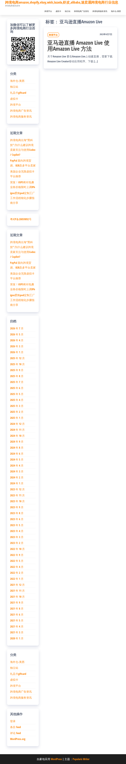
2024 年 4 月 (17, 465)
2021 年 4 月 (17, 626)
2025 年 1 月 (17, 418)
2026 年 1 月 (17, 352)
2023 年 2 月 (17, 543)
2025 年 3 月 (17, 406)
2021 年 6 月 (17, 614)
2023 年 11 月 (17, 495)
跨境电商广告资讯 (81, 11)
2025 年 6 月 (17, 388)
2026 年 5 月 (17, 334)
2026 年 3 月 (17, 346)
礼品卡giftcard (18, 92)
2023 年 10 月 (17, 501)
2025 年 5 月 (17, 394)
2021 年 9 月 (17, 602)
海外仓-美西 (116, 11)
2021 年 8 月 (17, 608)
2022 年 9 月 (17, 555)
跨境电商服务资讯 (100, 11)
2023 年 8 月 (17, 513)
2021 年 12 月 (17, 584)
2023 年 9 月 (17, 507)
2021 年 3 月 (17, 632)
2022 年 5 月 (17, 561)
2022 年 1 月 (17, 578)
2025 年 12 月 (17, 358)
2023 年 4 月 (17, 531)
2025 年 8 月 (17, 376)
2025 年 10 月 (17, 364)
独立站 (67, 11)
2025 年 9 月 (17, 370)
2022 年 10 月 (17, 549)
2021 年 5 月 (17, 620)
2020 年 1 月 (17, 638)
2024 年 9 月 (17, 441)
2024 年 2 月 (17, 477)
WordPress (56, 759)
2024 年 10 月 (17, 435)
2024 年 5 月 (17, 459)
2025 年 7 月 (17, 382)
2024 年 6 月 (17, 453)
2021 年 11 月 (17, 590)
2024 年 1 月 (17, 483)
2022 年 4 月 (17, 567)
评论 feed (15, 733)
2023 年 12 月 (17, 489)
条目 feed (15, 727)
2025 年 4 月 (17, 400)
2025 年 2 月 (17, 412)
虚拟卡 (58, 11)
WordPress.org (17, 739)
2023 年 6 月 (17, 519)
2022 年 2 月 (17, 572)
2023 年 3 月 (17, 537)
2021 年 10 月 (17, 596)
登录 (13, 721)
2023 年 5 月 (17, 525)
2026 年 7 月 (17, 328)
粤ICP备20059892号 (21, 219)
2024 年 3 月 (17, 471)
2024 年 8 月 (17, 447)
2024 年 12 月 (17, 424)
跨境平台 (48, 11)
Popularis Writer (81, 759)
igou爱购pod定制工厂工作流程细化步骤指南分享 (22, 197)
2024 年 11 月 (17, 429)
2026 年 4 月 (17, 340)
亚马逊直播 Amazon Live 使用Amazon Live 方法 (78, 45)
